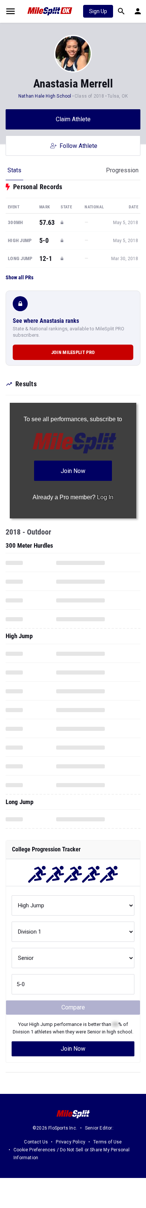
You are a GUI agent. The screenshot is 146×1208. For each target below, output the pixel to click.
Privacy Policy (70, 1142)
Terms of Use (107, 1142)
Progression (122, 170)
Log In (105, 497)
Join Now (73, 1048)
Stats (14, 170)
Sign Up (98, 11)
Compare (73, 1007)
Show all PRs (19, 277)
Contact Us (36, 1142)
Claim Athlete (73, 119)
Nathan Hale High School (45, 96)
